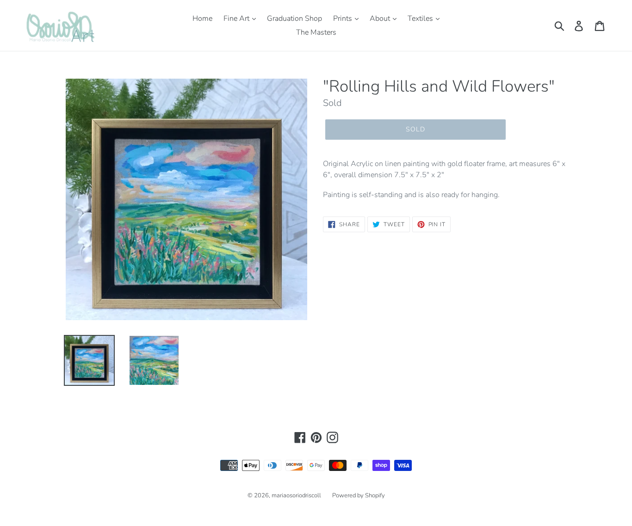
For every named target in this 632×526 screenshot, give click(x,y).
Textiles (421, 18)
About (381, 18)
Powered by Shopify (358, 495)
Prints (343, 18)
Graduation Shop (294, 18)
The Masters (316, 32)
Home (202, 18)
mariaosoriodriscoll (296, 495)
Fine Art (237, 18)
